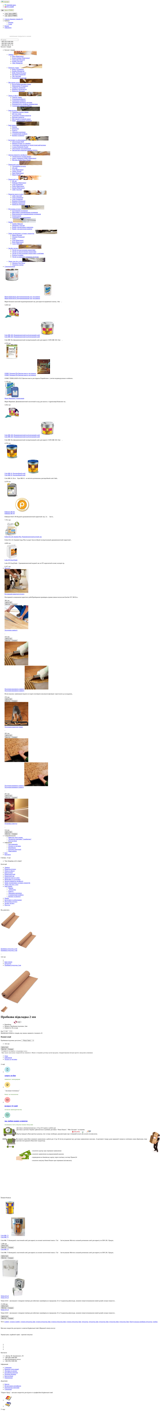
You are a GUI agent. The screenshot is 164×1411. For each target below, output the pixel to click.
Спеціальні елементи (19, 101)
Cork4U (6, 1322)
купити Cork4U (15, 1322)
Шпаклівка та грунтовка (12, 879)
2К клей (14, 168)
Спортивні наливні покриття (21, 115)
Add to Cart (8, 602)
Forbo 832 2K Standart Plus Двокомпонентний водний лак (23, 537)
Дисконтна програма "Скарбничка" (19, 839)
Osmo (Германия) (17, 197)
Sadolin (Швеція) (17, 224)
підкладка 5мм (124, 1322)
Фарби (10, 222)
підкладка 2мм (93, 1322)
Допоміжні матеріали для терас (22, 102)
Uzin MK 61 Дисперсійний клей (15, 473)
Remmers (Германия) (18, 201)
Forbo (14, 238)
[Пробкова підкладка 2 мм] (4, 1012)
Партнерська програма (12, 1387)
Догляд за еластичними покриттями (23, 250)
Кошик (7, 26)
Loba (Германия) (17, 184)
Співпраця (8, 1367)
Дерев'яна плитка (17, 265)
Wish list (7, 604)
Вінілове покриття (18, 117)
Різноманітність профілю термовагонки (25, 104)
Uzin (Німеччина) (17, 169)
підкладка (85, 1322)
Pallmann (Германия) (18, 202)
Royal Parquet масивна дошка (21, 84)
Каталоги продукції (14, 849)
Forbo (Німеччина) (18, 186)
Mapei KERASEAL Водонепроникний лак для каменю (22, 296)
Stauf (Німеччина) (18, 173)
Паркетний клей (13, 164)
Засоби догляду (13, 248)
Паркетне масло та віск (16, 194)
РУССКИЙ (10, 7)
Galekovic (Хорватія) (18, 87)
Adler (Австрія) (17, 189)
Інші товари (12, 125)
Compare (14, 604)
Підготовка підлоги (14, 209)
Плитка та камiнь (17, 255)
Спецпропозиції (10, 266)
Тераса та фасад (13, 95)
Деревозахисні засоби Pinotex (21, 156)
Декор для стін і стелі (15, 261)
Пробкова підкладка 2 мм (9, 949)
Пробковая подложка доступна (11, 1040)
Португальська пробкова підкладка (141, 1322)
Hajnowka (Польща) (18, 91)
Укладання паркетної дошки (14, 727)
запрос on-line (10, 1076)
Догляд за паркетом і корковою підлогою (25, 257)
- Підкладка (12, 889)
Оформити (8, 27)
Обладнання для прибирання (21, 148)
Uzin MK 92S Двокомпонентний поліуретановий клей (22, 335)
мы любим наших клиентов (16, 1121)
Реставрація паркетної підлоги (14, 594)
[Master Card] (8, 1400)
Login (10, 24)
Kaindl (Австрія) (17, 61)
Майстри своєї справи (15, 837)
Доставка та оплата (11, 1371)
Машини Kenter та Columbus (21, 143)
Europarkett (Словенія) (19, 78)
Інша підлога (12, 110)
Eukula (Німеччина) (18, 188)
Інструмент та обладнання (17, 140)
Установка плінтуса (11, 823)
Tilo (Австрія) (16, 76)
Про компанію (13, 844)
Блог (6, 853)
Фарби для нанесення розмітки (22, 229)
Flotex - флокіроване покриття (22, 120)
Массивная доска (14, 82)
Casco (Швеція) (17, 244)
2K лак (14, 181)
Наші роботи (12, 851)
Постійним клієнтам (11, 1372)
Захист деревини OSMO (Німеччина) (24, 158)
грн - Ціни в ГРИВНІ (11, 15)
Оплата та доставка (14, 846)
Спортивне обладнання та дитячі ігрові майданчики (29, 145)
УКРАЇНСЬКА (11, 5)
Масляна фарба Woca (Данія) (21, 160)
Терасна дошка (17, 97)
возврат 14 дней (11, 1106)
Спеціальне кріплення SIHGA (22, 106)
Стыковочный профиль (19, 134)
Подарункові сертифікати (13, 1386)
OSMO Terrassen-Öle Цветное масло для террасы (20, 373)
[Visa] (8, 1406)
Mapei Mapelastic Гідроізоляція (14, 398)
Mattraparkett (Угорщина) (20, 86)
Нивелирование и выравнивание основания (26, 214)
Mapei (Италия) (17, 235)
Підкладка (15, 128)
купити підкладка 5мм (74, 1322)
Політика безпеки (10, 1374)
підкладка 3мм (103, 1322)
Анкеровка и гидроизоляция (21, 217)
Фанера (14, 127)
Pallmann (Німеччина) (19, 183)
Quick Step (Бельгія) (18, 59)
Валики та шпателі (18, 135)
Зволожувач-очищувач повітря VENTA (24, 150)
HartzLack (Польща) (18, 204)
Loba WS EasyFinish (11, 560)
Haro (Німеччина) (18, 56)
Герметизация (16, 216)
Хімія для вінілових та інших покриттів (21, 233)
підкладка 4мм (114, 1322)
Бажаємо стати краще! (12, 1369)
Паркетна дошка (13, 67)
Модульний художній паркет (21, 119)
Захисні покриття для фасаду (17, 155)
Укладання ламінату (11, 630)
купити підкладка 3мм (43, 1322)
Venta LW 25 (5, 1296)
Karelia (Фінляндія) (18, 71)
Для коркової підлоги (19, 166)
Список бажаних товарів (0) (14, 19)
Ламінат (11, 54)
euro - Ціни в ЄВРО (10, 13)
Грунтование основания (20, 210)
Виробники (12, 847)
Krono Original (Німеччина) (21, 58)
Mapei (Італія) (16, 175)
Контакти (8, 854)
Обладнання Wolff (18, 142)
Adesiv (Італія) (16, 171)
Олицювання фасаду (19, 99)
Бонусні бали (12, 841)
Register (10, 22)
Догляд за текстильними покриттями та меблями (28, 253)
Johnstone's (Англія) (18, 225)
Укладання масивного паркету (14, 689)
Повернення (9, 1378)
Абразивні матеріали (19, 132)
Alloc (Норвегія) (17, 63)
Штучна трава (16, 114)
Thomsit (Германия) (18, 237)
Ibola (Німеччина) (18, 242)
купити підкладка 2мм (28, 1322)
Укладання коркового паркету (14, 785)
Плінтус (14, 130)
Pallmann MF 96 (10, 512)
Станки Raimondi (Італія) (20, 147)
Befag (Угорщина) (18, 69)
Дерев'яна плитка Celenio (20, 112)
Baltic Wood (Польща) (19, 73)
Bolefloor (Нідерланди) (19, 89)
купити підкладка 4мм (58, 1322)
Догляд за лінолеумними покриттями (24, 251)
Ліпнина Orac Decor (18, 263)
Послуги (7, 568)
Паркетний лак (13, 179)
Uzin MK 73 (4, 1235)
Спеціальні (8, 1389)
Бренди (7, 1384)
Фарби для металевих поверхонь (22, 227)
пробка (155, 1322)
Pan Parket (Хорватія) (19, 74)
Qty (2, 1031)
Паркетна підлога (10, 869)
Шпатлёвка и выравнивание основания (25, 212)
